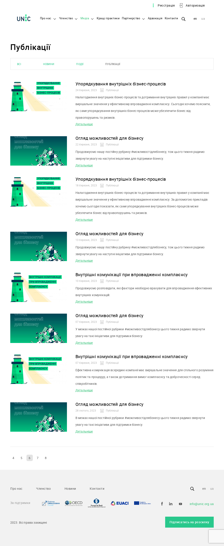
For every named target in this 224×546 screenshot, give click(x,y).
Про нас (45, 18)
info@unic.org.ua (202, 504)
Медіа (84, 18)
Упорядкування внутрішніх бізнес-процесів (120, 84)
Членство (66, 18)
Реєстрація (166, 5)
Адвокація (155, 18)
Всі (19, 64)
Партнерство (131, 18)
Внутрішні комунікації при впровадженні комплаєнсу (131, 274)
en (195, 18)
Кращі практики (108, 18)
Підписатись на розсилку (189, 522)
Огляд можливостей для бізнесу (109, 138)
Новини (48, 64)
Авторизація (195, 5)
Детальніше (84, 124)
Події (79, 64)
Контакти (171, 18)
